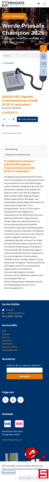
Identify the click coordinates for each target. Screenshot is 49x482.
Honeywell (9, 63)
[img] (43, 48)
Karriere (5, 337)
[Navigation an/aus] (44, 3)
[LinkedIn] (13, 400)
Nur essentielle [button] (25, 478)
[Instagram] (20, 400)
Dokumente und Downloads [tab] (17, 154)
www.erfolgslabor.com (12, 439)
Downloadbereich (10, 350)
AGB (4, 331)
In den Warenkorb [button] (28, 119)
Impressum (7, 340)
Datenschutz (7, 343)
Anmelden (24, 376)
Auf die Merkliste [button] (12, 126)
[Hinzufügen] (13, 119)
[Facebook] (5, 400)
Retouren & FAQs (9, 346)
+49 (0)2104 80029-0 (15, 313)
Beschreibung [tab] (11, 149)
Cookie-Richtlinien (8, 472)
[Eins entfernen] (4, 119)
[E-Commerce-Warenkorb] (38, 3)
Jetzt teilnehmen (14, 16)
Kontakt (10, 310)
